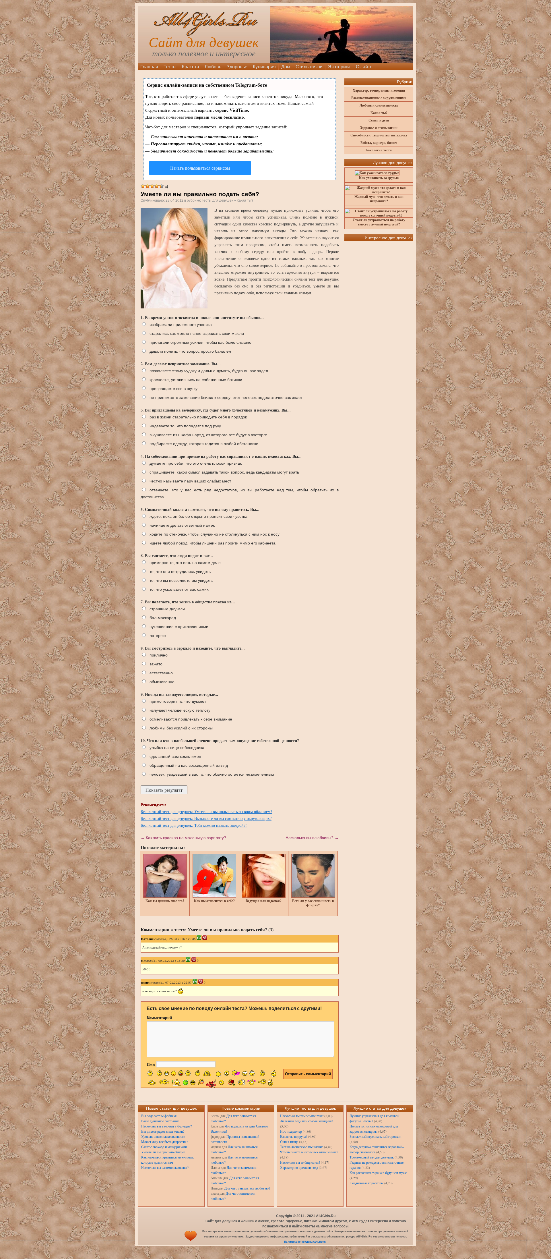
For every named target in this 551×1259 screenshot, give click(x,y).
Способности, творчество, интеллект (379, 135)
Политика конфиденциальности (305, 1241)
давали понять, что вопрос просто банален (190, 351)
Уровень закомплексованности (163, 1136)
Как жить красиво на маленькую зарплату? (183, 837)
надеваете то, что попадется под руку (185, 426)
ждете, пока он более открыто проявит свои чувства (198, 516)
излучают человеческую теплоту (180, 710)
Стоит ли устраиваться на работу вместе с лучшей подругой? (379, 222)
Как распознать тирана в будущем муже (378, 1172)
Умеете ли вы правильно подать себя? (200, 194)
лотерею (158, 635)
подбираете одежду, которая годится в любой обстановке (204, 443)
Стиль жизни (309, 66)
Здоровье (237, 66)
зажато (156, 664)
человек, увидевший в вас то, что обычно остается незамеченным (212, 774)
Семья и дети (378, 120)
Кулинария (264, 66)
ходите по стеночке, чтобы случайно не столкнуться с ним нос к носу (215, 534)
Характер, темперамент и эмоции (379, 90)
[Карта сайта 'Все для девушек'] (190, 1241)
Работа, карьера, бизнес (378, 142)
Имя (151, 1064)
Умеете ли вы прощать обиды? (163, 1152)
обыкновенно (162, 681)
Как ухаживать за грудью (379, 177)
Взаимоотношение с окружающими (378, 97)
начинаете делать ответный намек (182, 525)
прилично (159, 655)
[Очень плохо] (143, 186)
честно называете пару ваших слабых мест (190, 481)
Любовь (213, 66)
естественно (161, 673)
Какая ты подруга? (293, 1136)
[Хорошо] (156, 186)
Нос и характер (291, 1131)
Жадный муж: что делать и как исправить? (378, 198)
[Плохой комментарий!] (204, 937)
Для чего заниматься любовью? (247, 1188)
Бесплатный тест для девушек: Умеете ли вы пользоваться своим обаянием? (206, 811)
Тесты (170, 66)
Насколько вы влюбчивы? (312, 837)
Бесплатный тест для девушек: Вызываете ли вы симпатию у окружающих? (206, 818)
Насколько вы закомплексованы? (165, 1167)
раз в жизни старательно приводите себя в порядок (198, 417)
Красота (190, 66)
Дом (285, 66)
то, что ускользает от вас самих (179, 589)
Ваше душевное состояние (160, 1121)
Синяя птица (289, 1141)
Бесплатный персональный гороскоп (375, 1136)
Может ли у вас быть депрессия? (164, 1141)
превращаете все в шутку (173, 388)
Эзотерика (339, 66)
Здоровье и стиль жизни (378, 127)
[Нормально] (152, 186)
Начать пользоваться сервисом (200, 168)
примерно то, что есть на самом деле (185, 562)
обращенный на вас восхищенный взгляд (189, 765)
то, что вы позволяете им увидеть (181, 580)
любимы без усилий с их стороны (181, 728)
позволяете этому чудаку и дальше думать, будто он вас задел (209, 370)
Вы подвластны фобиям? (159, 1115)
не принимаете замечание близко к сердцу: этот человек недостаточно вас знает (226, 397)
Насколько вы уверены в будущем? (166, 1126)
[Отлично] (161, 186)
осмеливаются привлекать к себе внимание (191, 719)
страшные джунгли (167, 609)
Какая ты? (245, 200)
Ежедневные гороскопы (366, 1183)
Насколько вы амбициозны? (300, 1162)
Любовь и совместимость (379, 105)
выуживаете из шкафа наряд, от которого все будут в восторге (208, 434)
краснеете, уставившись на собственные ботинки (196, 379)
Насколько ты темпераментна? (301, 1115)
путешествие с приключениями (179, 626)
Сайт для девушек (204, 42)
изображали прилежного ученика (181, 324)
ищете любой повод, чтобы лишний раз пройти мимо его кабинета (213, 543)
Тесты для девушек (217, 200)
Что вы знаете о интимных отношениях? (309, 1152)
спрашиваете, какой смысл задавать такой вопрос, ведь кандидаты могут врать (224, 472)
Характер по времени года (299, 1167)
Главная (149, 66)
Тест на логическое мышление (301, 1146)
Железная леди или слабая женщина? (306, 1121)
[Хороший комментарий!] (199, 937)
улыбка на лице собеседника (177, 747)
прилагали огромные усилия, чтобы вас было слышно (200, 342)
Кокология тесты (379, 150)
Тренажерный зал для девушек (372, 1157)
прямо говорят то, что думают (178, 701)
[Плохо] (147, 186)
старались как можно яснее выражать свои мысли (197, 333)
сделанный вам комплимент (176, 756)
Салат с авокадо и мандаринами (164, 1146)
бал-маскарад (163, 617)
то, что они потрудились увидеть (180, 571)
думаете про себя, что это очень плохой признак (196, 463)
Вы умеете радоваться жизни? (162, 1131)
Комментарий (159, 1018)
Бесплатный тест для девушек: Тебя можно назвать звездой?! (194, 825)
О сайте (364, 66)
